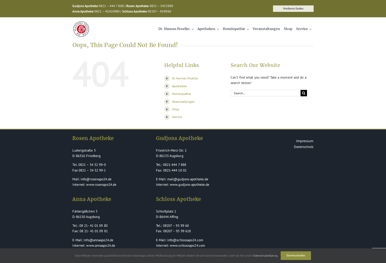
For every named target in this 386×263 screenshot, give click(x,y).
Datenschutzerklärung (265, 255)
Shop (175, 109)
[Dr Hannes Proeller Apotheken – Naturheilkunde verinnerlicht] (81, 23)
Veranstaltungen (183, 102)
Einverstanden (295, 255)
